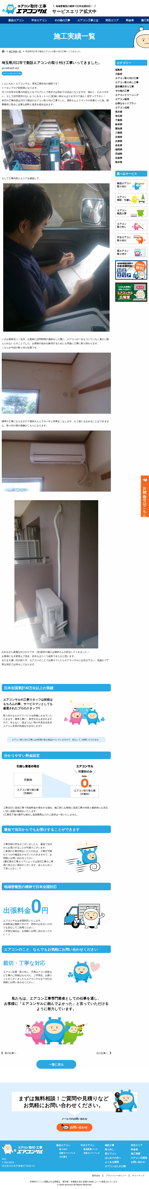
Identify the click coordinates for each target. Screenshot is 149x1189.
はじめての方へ (113, 1157)
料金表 (130, 20)
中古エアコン (39, 20)
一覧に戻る (56, 1064)
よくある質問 (112, 1162)
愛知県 (118, 128)
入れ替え (63, 1156)
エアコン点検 (122, 107)
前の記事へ (10, 1053)
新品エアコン (16, 20)
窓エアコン (111, 1153)
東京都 (118, 111)
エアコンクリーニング (127, 94)
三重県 (118, 132)
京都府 (118, 136)
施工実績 (135, 1153)
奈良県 (118, 145)
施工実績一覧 (15, 51)
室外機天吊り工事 (124, 86)
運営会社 (96, 1175)
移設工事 (109, 1145)
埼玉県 (118, 115)
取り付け (63, 1149)
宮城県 (118, 153)
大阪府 (118, 73)
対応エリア (112, 20)
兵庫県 (118, 141)
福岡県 (118, 149)
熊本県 (118, 162)
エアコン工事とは (87, 20)
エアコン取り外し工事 (127, 82)
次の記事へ (102, 1053)
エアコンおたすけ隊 (115, 1166)
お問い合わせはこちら (144, 500)
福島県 (118, 69)
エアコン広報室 (139, 1157)
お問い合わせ (79, 1127)
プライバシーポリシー (116, 1175)
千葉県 (118, 120)
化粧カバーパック (67, 1152)
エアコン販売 (122, 99)
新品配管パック (91, 1149)
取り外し (109, 1149)
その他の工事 (62, 20)
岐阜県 (118, 124)
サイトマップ (138, 1175)
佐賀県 (118, 157)
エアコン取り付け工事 (12, 73)
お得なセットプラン (125, 103)
